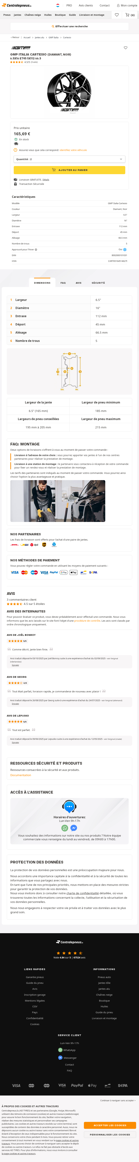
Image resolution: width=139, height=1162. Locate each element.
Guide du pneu (34, 982)
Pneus (7, 14)
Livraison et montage (91, 14)
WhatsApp (69, 1050)
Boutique (60, 14)
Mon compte (129, 5)
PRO (69, 5)
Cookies (34, 1024)
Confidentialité (34, 1018)
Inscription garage (34, 994)
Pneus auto (104, 977)
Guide (72, 14)
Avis (79, 282)
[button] (112, 700)
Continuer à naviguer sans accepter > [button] (118, 1100)
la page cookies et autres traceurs (18, 1153)
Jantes (17, 14)
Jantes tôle (104, 982)
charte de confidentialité (82, 893)
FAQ (63, 282)
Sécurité (98, 282)
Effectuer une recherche (71, 26)
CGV (34, 1006)
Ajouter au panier (72, 170)
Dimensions (42, 282)
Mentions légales (35, 1000)
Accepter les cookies (110, 1125)
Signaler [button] (15, 665)
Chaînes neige (33, 14)
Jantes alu (104, 988)
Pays (34, 1012)
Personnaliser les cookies (110, 1134)
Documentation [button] (20, 775)
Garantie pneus (35, 977)
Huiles (48, 14)
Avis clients (86, 5)
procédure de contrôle (87, 620)
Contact (105, 5)
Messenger (70, 1057)
